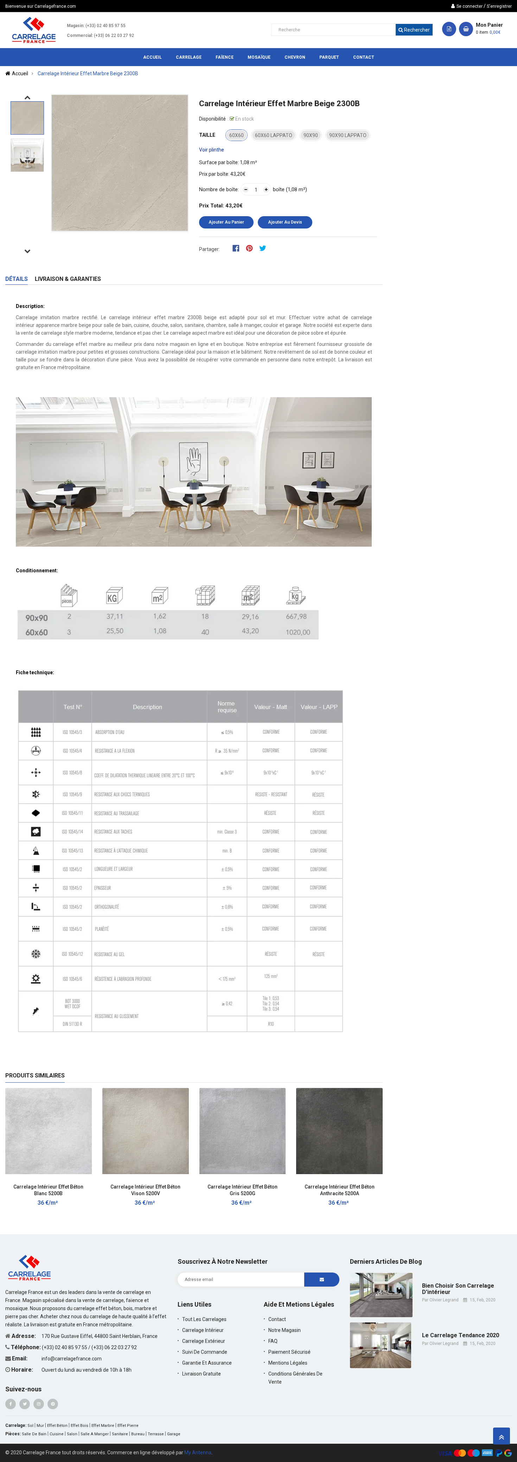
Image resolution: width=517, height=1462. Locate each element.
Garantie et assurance (207, 1363)
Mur (40, 1425)
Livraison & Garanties (68, 279)
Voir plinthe (211, 150)
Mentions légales (287, 1363)
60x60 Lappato (273, 135)
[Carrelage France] (30, 1267)
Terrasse (156, 1434)
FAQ (272, 1341)
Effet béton (57, 1425)
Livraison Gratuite (201, 1374)
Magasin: (75, 25)
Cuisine (57, 1434)
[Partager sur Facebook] (238, 248)
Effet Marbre (102, 1425)
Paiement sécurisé (289, 1352)
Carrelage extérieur (203, 1341)
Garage (173, 1434)
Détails (16, 279)
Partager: (209, 249)
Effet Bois (79, 1425)
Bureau (138, 1434)
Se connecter (470, 6)
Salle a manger (95, 1434)
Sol (30, 1425)
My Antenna (197, 1452)
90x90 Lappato (347, 135)
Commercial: (80, 35)
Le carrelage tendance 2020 (460, 1335)
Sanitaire (120, 1434)
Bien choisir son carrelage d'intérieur (458, 1289)
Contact (277, 1319)
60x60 (236, 135)
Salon (72, 1434)
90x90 (311, 135)
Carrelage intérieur (203, 1330)
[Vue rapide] (91, 1183)
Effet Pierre (128, 1425)
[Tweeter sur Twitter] (264, 248)
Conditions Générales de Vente (295, 1378)
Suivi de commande (204, 1352)
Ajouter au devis (285, 222)
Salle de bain (34, 1434)
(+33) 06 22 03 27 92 (114, 35)
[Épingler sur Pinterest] (251, 248)
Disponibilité (212, 119)
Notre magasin (284, 1330)
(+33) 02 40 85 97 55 (105, 25)
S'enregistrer (499, 6)
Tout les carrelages (204, 1319)
